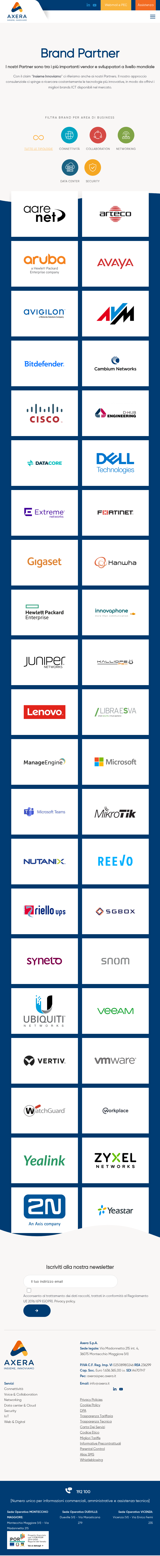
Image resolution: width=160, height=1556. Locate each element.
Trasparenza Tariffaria (96, 1416)
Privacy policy (64, 1301)
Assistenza (146, 5)
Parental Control (92, 1449)
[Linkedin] (88, 5)
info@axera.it (100, 1383)
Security (10, 1411)
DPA (83, 1411)
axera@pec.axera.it (101, 1376)
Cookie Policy (90, 1405)
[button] (115, 5)
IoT (6, 1416)
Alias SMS (87, 1454)
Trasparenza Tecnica (96, 1421)
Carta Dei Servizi (92, 1427)
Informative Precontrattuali (100, 1443)
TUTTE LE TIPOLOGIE (38, 149)
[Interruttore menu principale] (153, 16)
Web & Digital (14, 1422)
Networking (12, 1400)
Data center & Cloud (20, 1405)
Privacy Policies (91, 1400)
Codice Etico (89, 1432)
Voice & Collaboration (21, 1394)
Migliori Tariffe (90, 1438)
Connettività (13, 1389)
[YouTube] (94, 5)
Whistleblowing (91, 1460)
